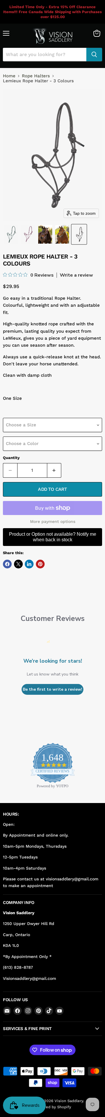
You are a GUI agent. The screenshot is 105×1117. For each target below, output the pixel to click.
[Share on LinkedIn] (29, 564)
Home (9, 76)
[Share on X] (18, 564)
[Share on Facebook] (7, 564)
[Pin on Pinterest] (40, 564)
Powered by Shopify (52, 1107)
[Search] (94, 54)
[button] (11, 234)
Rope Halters (36, 76)
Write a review (76, 275)
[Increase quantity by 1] (54, 470)
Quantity (11, 457)
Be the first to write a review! (52, 689)
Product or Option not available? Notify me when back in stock (52, 537)
